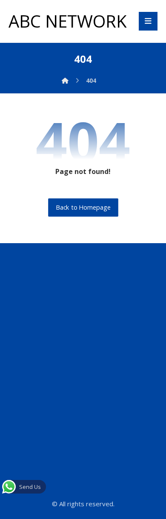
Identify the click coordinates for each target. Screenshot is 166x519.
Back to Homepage (83, 207)
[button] (148, 21)
